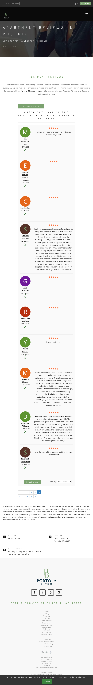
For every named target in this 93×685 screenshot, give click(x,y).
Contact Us (46, 637)
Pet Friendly (46, 630)
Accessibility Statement (46, 642)
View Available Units (46, 625)
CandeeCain (25, 208)
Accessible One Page (46, 644)
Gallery (46, 614)
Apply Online (46, 628)
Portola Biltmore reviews (31, 91)
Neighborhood (46, 623)
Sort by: (53, 481)
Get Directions (46, 632)
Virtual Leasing (46, 621)
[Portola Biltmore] (46, 577)
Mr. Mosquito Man (25, 141)
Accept (47, 681)
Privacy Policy (46, 639)
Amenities (46, 616)
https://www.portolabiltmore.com (46, 668)
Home (5, 46)
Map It (17, 4)
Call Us (7, 4)
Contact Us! (46, 665)
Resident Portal (46, 634)
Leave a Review (31, 106)
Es (77, 4)
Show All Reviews (32, 482)
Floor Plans (46, 618)
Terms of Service (46, 646)
